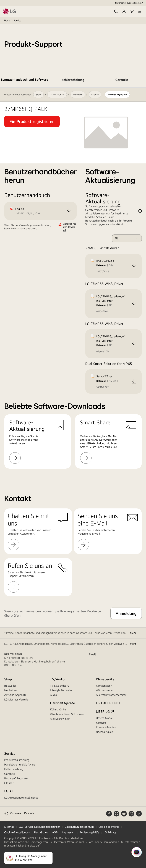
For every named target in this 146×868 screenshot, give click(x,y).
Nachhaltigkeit (104, 732)
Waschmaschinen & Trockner (67, 714)
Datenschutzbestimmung (79, 826)
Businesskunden (134, 3)
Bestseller (10, 685)
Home (7, 20)
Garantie (9, 773)
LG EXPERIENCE (108, 703)
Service (17, 20)
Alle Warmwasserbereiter (111, 695)
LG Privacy (109, 832)
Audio (53, 695)
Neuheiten (10, 690)
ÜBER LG (103, 711)
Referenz (101, 265)
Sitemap (9, 826)
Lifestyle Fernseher (61, 690)
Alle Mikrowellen (60, 718)
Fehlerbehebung (13, 769)
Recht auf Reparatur (16, 778)
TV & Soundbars (59, 685)
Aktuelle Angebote (15, 695)
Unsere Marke (104, 718)
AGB (55, 832)
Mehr (133, 633)
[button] (116, 11)
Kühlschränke (58, 709)
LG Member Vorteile (16, 699)
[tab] (24, 80)
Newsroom (119, 3)
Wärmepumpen (105, 690)
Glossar (9, 783)
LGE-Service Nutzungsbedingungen (39, 826)
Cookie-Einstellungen (17, 832)
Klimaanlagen (104, 685)
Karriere (101, 722)
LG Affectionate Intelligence (21, 797)
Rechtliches (41, 832)
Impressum (68, 832)
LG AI (8, 791)
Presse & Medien (106, 727)
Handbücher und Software (19, 764)
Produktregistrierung (16, 760)
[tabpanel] (73, 282)
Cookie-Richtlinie (108, 826)
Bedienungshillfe (89, 832)
